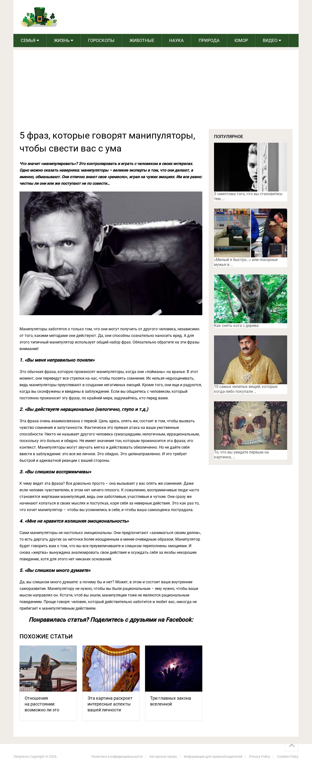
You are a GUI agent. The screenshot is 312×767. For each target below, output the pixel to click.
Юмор (241, 40)
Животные (141, 40)
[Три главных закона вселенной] (173, 669)
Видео (270, 40)
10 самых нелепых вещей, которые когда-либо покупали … (245, 389)
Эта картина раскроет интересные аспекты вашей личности (110, 704)
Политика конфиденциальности (117, 756)
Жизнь (61, 40)
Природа (209, 40)
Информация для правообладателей (213, 756)
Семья (28, 40)
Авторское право (163, 756)
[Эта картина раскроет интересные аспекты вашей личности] (111, 669)
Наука (176, 40)
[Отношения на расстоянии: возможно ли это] (48, 669)
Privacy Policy (259, 756)
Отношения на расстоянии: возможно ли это (42, 704)
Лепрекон (21, 756)
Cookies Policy (288, 756)
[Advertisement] (156, 92)
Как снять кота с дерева (236, 325)
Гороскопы (101, 40)
